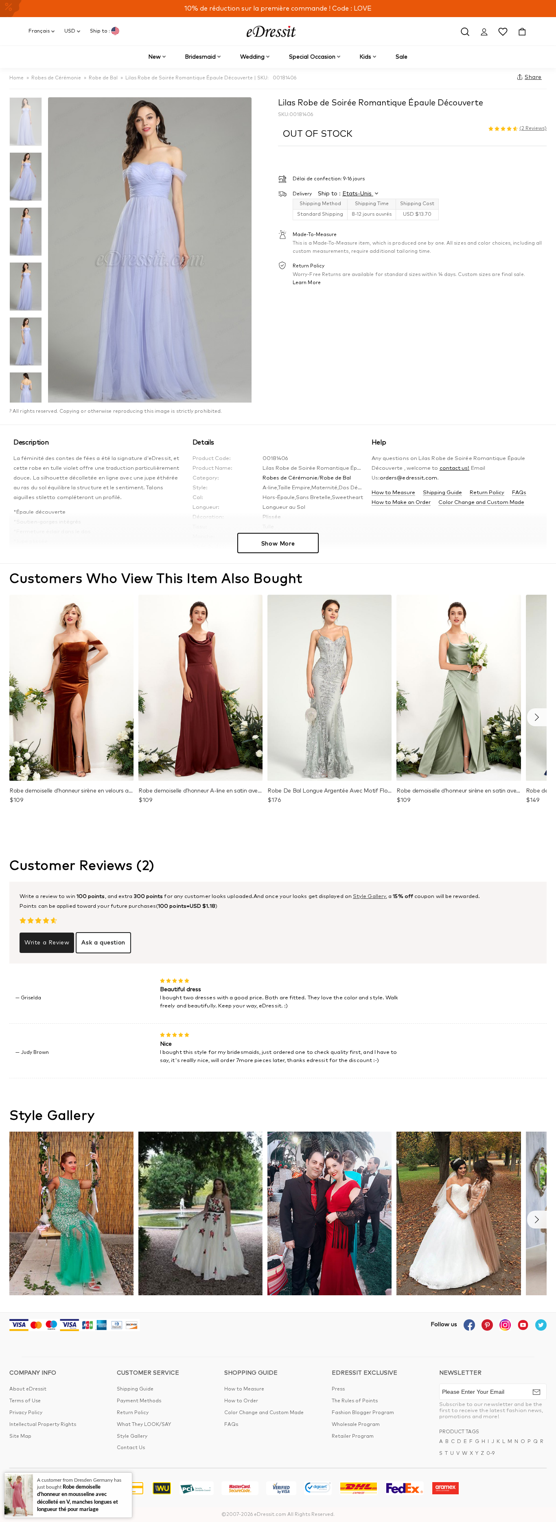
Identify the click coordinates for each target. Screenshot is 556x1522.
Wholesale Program (356, 1424)
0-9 (490, 1453)
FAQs (519, 492)
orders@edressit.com (409, 478)
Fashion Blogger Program (363, 1412)
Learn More (307, 282)
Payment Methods (139, 1401)
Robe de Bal (103, 78)
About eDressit (27, 1389)
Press (338, 1389)
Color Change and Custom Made (481, 502)
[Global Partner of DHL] (358, 1489)
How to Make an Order (401, 502)
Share (533, 77)
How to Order (241, 1401)
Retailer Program (353, 1436)
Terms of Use (25, 1401)
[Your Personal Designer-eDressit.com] (271, 31)
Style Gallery (369, 896)
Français (39, 31)
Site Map (20, 1436)
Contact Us (131, 1447)
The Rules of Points (355, 1401)
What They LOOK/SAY (144, 1424)
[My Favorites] (502, 31)
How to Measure (393, 492)
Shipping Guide (442, 492)
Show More (278, 544)
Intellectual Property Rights (42, 1424)
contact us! (455, 468)
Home (16, 78)
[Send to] (536, 1392)
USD (69, 31)
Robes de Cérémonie (56, 78)
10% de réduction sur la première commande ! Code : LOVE (278, 8)
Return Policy (487, 492)
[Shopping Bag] (522, 31)
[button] (537, 717)
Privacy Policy (25, 1412)
